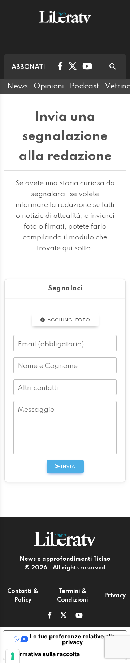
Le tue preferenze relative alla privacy (72, 639)
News (17, 86)
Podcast (84, 86)
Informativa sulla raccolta (44, 654)
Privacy (115, 596)
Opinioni (49, 86)
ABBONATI (28, 67)
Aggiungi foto (68, 320)
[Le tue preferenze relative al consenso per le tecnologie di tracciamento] (13, 656)
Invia (67, 466)
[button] (50, 616)
